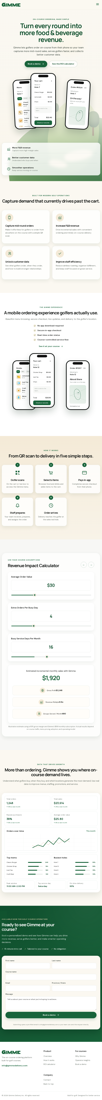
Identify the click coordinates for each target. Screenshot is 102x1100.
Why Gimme (80, 1056)
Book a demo (34, 64)
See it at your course (49, 346)
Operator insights (82, 1060)
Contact (47, 1080)
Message (9, 994)
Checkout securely (43, 123)
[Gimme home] (11, 5)
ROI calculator (49, 1064)
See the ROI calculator (63, 64)
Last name (56, 961)
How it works (49, 1060)
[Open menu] (97, 4)
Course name (10, 972)
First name (9, 961)
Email (7, 983)
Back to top (49, 1084)
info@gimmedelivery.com (14, 1065)
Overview (48, 1056)
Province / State (59, 983)
